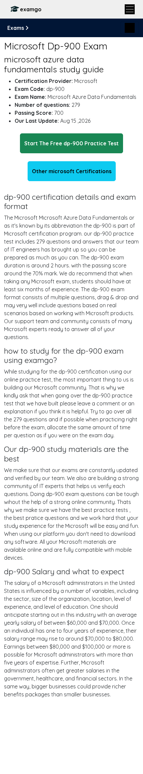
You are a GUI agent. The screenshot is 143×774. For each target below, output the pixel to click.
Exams (16, 28)
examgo (31, 9)
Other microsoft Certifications (71, 171)
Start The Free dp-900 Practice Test (71, 143)
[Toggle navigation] (129, 9)
